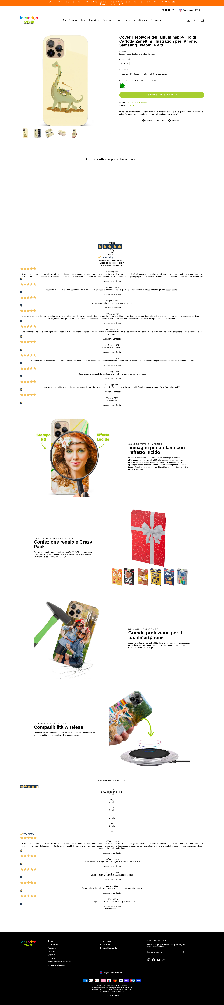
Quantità (125, 59)
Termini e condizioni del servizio (59, 962)
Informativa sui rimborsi (56, 965)
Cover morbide (105, 941)
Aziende (155, 20)
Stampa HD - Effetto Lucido (155, 74)
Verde (122, 85)
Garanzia (51, 951)
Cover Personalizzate (73, 20)
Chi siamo (51, 941)
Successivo (118, 265)
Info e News (139, 20)
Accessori (123, 20)
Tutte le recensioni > (112, 908)
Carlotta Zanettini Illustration (138, 102)
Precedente (106, 265)
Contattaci (51, 958)
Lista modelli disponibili (108, 948)
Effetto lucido (105, 945)
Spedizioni (52, 955)
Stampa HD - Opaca (130, 74)
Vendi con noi (53, 945)
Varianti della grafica (137, 81)
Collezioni (108, 20)
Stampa (123, 70)
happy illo (130, 105)
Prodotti (93, 20)
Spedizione (136, 54)
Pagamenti (52, 948)
